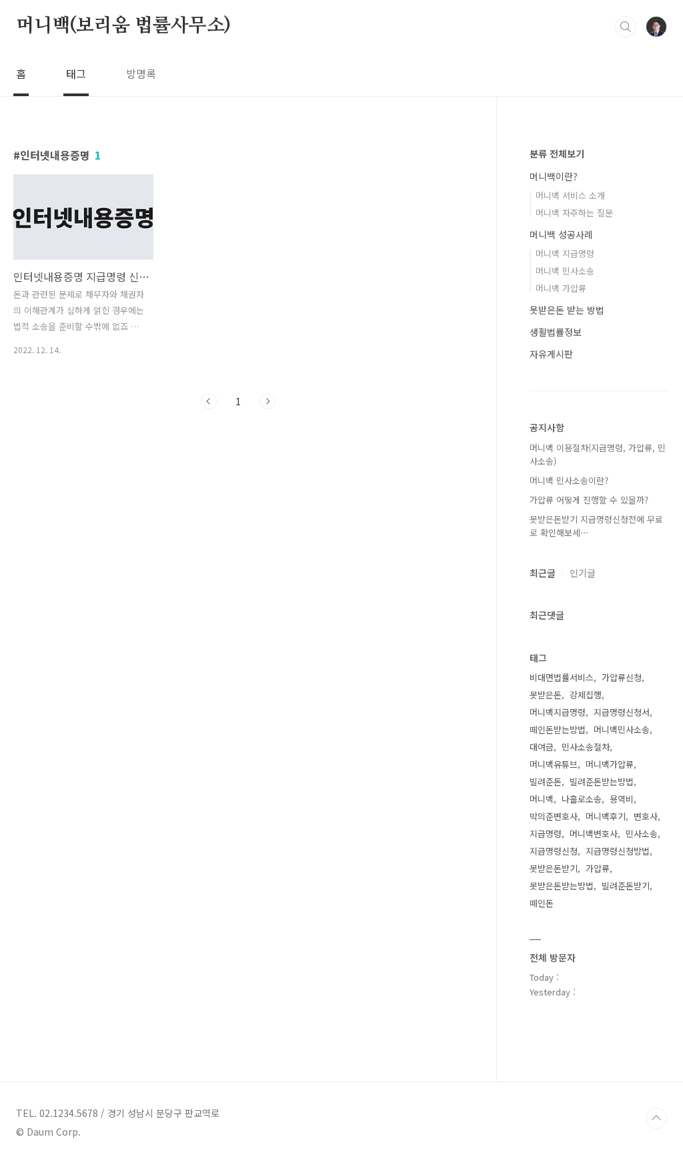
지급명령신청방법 (618, 851)
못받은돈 (546, 694)
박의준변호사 (554, 816)
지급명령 (546, 833)
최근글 (543, 572)
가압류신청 (622, 677)
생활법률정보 (556, 331)
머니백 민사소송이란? (569, 480)
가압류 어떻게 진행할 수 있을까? (589, 499)
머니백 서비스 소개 (570, 195)
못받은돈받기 (554, 868)
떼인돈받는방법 (558, 729)
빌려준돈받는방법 (602, 781)
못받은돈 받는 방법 (567, 309)
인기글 (583, 572)
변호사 (646, 816)
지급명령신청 (554, 851)
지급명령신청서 (622, 712)
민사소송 (642, 833)
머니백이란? (554, 176)
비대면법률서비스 (562, 677)
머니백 (542, 798)
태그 (76, 73)
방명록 (141, 73)
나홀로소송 (582, 798)
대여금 (542, 746)
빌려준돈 (546, 781)
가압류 (598, 868)
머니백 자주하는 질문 (574, 212)
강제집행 (586, 694)
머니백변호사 (594, 833)
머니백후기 (606, 816)
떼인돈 (542, 903)
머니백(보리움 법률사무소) (123, 26)
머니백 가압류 (561, 288)
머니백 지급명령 (565, 253)
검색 (626, 27)
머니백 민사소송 (565, 270)
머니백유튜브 (554, 764)
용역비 (622, 798)
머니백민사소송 (622, 729)
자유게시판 (551, 354)
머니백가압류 (610, 764)
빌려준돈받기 (626, 885)
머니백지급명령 (558, 712)
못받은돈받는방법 (562, 885)
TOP (656, 1118)
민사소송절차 (586, 746)
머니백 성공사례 (561, 234)
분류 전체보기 (557, 153)
